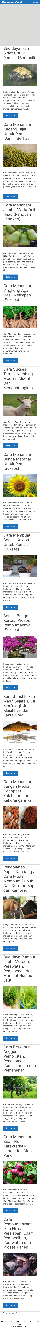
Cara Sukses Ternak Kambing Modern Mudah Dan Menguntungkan (18, 378)
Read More (10, 116)
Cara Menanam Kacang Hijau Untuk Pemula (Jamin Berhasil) (18, 131)
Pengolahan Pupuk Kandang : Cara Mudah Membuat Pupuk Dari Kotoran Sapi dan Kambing (19, 879)
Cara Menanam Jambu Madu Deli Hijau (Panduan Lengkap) (19, 212)
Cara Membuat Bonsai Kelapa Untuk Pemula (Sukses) (16, 542)
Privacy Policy (6, 1321)
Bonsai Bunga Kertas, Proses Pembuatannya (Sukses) (16, 622)
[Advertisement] (20, 25)
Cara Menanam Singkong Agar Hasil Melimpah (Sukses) (17, 292)
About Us (27, 1321)
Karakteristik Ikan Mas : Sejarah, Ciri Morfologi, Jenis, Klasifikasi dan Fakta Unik (19, 705)
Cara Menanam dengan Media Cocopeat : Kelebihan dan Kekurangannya (17, 791)
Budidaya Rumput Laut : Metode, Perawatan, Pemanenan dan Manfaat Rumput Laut (19, 968)
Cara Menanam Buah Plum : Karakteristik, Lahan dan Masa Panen (18, 1146)
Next (19, 1313)
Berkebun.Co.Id (12, 2)
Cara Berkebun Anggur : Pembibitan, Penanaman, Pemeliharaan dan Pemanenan (19, 1058)
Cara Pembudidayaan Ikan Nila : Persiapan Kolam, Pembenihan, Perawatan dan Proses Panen (19, 1233)
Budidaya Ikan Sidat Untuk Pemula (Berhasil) (19, 53)
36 (13, 1313)
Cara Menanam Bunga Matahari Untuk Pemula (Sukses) (17, 461)
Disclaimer (18, 1321)
